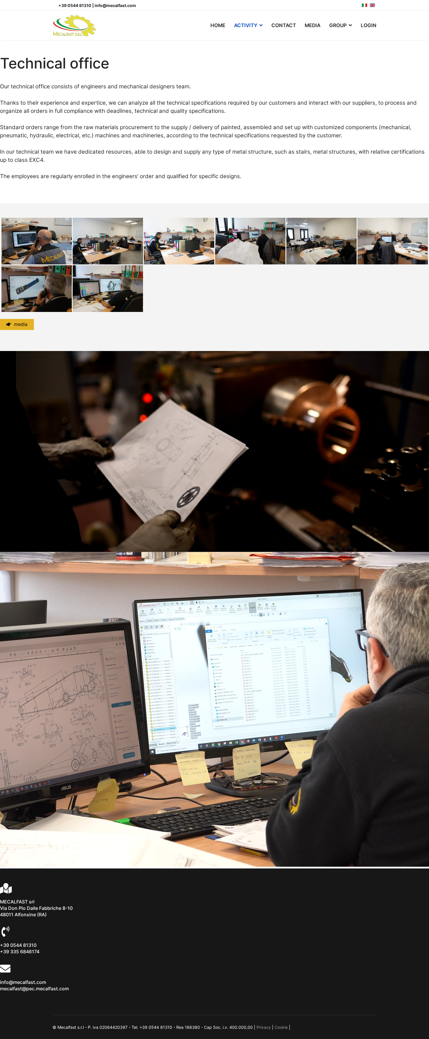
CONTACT (283, 25)
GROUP (338, 25)
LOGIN (368, 25)
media (19, 324)
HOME (217, 25)
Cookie (281, 1027)
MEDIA (312, 25)
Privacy (264, 1027)
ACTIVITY (245, 25)
